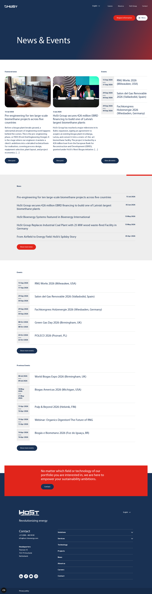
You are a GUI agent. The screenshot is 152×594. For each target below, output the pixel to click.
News (60, 557)
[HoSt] (10, 6)
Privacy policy (24, 591)
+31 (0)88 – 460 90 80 (26, 535)
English (94, 6)
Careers (110, 6)
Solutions (62, 532)
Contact (145, 6)
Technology (62, 545)
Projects (61, 551)
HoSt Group (133, 6)
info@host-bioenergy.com (28, 538)
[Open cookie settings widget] (3, 590)
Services (61, 539)
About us (121, 6)
